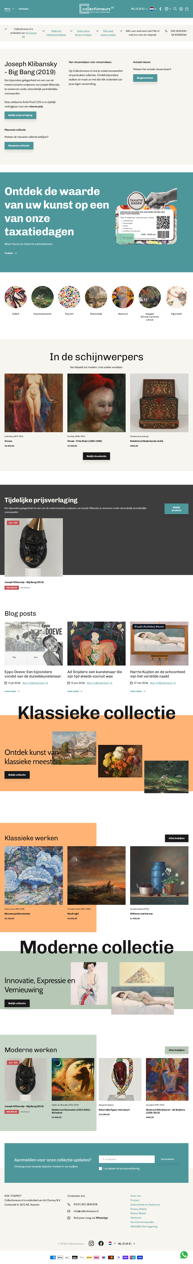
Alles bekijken (177, 838)
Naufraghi (73, 913)
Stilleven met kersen (141, 913)
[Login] (181, 9)
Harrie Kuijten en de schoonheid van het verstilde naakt (157, 674)
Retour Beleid (138, 1213)
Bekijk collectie (17, 774)
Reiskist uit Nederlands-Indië (146, 441)
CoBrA (15, 313)
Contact (134, 1200)
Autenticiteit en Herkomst (145, 1204)
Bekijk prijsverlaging (20, 115)
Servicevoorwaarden (142, 1222)
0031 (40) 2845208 (85, 1204)
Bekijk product (176, 509)
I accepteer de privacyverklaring (121, 1168)
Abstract (123, 313)
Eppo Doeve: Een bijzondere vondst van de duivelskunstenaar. (33, 674)
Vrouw (8, 441)
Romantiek (96, 313)
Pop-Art (69, 313)
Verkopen (23, 9)
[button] (182, 297)
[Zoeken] (175, 9)
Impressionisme (42, 313)
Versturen (135, 1217)
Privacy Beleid (138, 1209)
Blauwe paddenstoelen (17, 913)
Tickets (9, 253)
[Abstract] (123, 297)
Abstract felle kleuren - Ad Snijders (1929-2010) (165, 1111)
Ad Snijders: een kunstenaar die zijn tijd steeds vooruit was (94, 674)
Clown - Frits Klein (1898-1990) (84, 441)
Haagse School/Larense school (150, 316)
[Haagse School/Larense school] (150, 297)
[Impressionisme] (42, 297)
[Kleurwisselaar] (160, 9)
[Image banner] (146, 222)
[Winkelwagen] (186, 9)
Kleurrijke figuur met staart (114, 1109)
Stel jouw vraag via (91, 1217)
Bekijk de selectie (96, 456)
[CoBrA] (16, 297)
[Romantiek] (96, 297)
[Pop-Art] (69, 297)
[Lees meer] (168, 9)
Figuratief (176, 313)
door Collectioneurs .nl (35, 683)
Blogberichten (145, 77)
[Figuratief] (176, 297)
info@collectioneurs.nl (86, 1211)
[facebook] (101, 1243)
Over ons (135, 1196)
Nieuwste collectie (19, 145)
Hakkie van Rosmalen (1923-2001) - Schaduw (71, 1111)
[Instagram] (91, 1243)
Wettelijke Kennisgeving (143, 1226)
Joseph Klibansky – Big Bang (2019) (24, 582)
